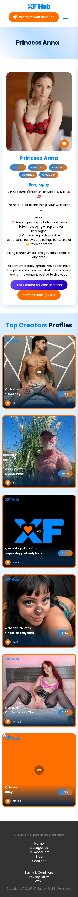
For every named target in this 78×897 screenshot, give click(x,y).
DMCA (39, 880)
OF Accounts (39, 852)
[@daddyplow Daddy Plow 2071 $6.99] (39, 451)
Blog (39, 856)
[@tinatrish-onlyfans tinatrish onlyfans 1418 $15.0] (39, 611)
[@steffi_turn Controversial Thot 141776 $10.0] (39, 690)
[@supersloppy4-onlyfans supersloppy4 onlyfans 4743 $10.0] (39, 531)
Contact (39, 860)
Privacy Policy (39, 877)
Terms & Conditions (39, 872)
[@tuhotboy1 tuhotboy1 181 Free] (39, 372)
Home (39, 843)
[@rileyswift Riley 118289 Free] (11, 770)
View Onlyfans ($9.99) (39, 295)
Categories (39, 847)
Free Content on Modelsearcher (39, 285)
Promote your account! (37, 17)
